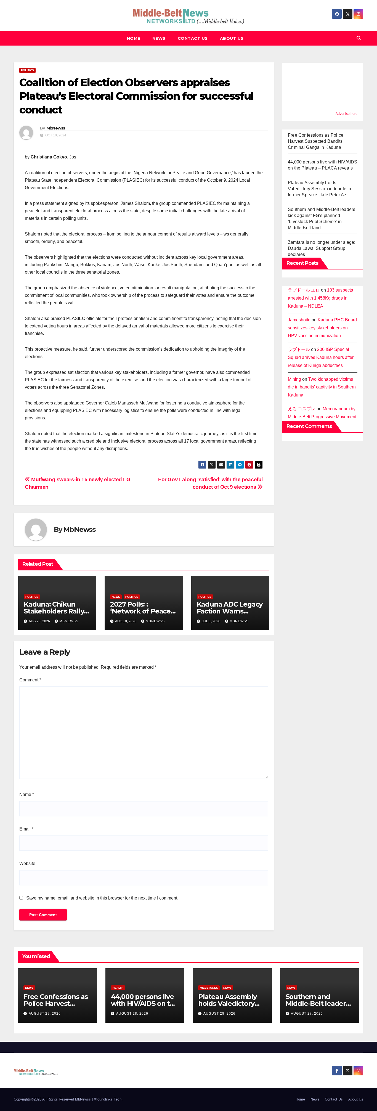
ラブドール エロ (304, 290)
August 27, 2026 (307, 1013)
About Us (232, 38)
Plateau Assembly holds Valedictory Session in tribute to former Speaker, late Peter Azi (319, 188)
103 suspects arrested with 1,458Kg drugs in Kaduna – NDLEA (320, 298)
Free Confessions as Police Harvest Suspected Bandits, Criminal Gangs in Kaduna (316, 141)
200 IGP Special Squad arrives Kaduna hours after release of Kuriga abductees (321, 357)
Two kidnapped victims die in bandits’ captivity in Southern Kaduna (322, 387)
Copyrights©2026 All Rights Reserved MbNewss (53, 1099)
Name (26, 794)
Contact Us (193, 38)
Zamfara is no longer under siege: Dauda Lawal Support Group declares (321, 248)
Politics (27, 70)
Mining (294, 379)
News (159, 38)
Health (118, 987)
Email (26, 829)
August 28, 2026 (132, 1013)
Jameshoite (299, 319)
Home (133, 38)
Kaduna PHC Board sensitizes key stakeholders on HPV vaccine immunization (322, 327)
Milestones (209, 987)
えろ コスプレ (301, 408)
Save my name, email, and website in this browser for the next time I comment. (102, 898)
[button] (359, 38)
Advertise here (346, 114)
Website (27, 863)
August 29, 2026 (45, 1013)
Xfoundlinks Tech (107, 1099)
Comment (30, 680)
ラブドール (299, 349)
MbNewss (55, 128)
